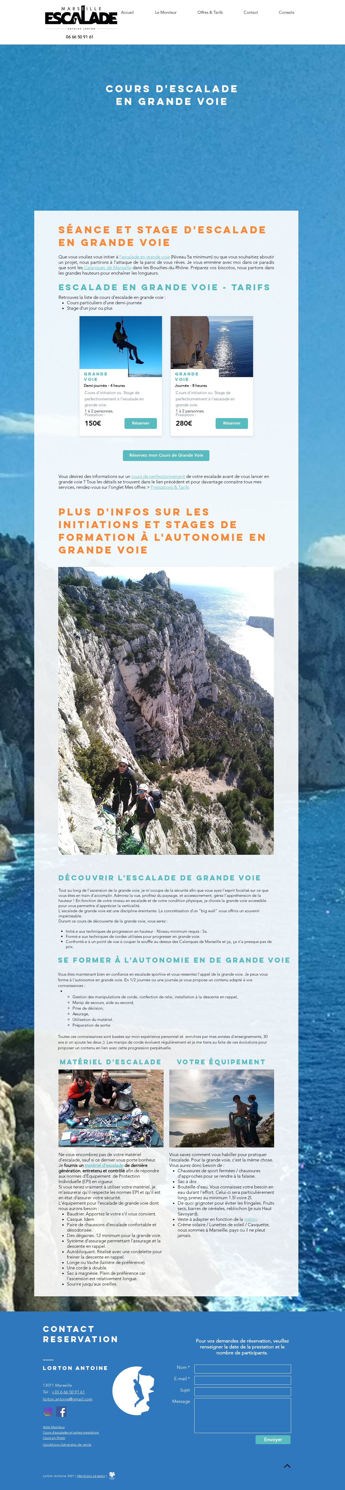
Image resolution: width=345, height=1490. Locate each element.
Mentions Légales (91, 1476)
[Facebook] (61, 1411)
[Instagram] (48, 1411)
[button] (165, 12)
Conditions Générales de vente (67, 1445)
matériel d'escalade (104, 1165)
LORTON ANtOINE (75, 1368)
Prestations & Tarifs (170, 487)
